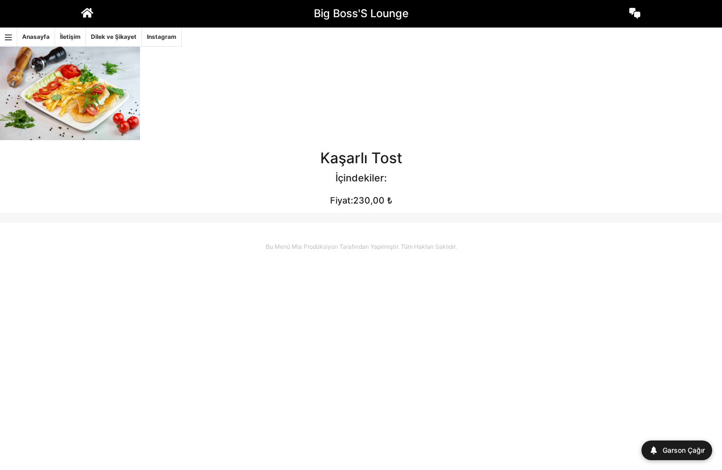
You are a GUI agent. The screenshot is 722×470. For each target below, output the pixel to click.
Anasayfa (36, 36)
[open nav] (8, 37)
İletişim (70, 36)
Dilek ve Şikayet (114, 36)
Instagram (161, 36)
